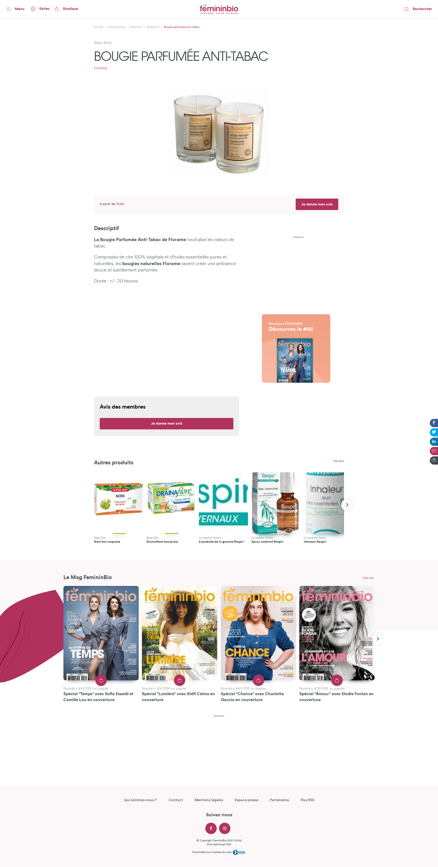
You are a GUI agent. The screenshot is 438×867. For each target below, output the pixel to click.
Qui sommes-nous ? (140, 800)
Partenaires (279, 800)
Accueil (98, 27)
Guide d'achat (117, 27)
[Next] (347, 505)
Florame (100, 68)
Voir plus (338, 461)
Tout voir (368, 578)
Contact (176, 800)
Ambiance (152, 27)
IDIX (228, 844)
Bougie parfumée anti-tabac (182, 27)
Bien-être (136, 27)
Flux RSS (307, 800)
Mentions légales (209, 800)
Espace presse (246, 800)
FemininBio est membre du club (212, 852)
